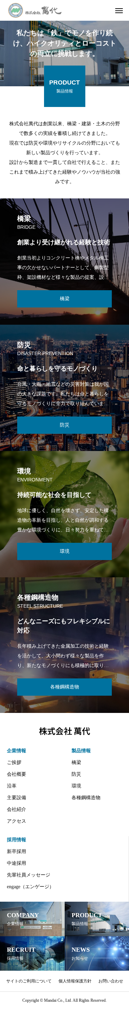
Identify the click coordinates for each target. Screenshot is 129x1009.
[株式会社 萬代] (35, 10)
